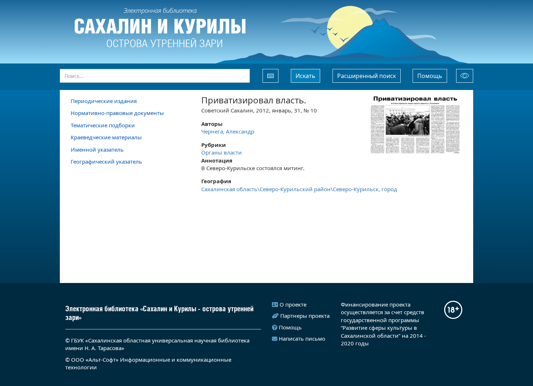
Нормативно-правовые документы (117, 112)
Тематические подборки (103, 125)
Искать (305, 76)
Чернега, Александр (227, 131)
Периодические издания (104, 100)
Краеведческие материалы (106, 137)
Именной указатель (97, 149)
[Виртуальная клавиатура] (270, 76)
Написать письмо (302, 338)
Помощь (429, 76)
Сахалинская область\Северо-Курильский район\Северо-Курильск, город (299, 189)
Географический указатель (106, 161)
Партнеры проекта (305, 315)
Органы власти (221, 152)
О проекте (293, 304)
